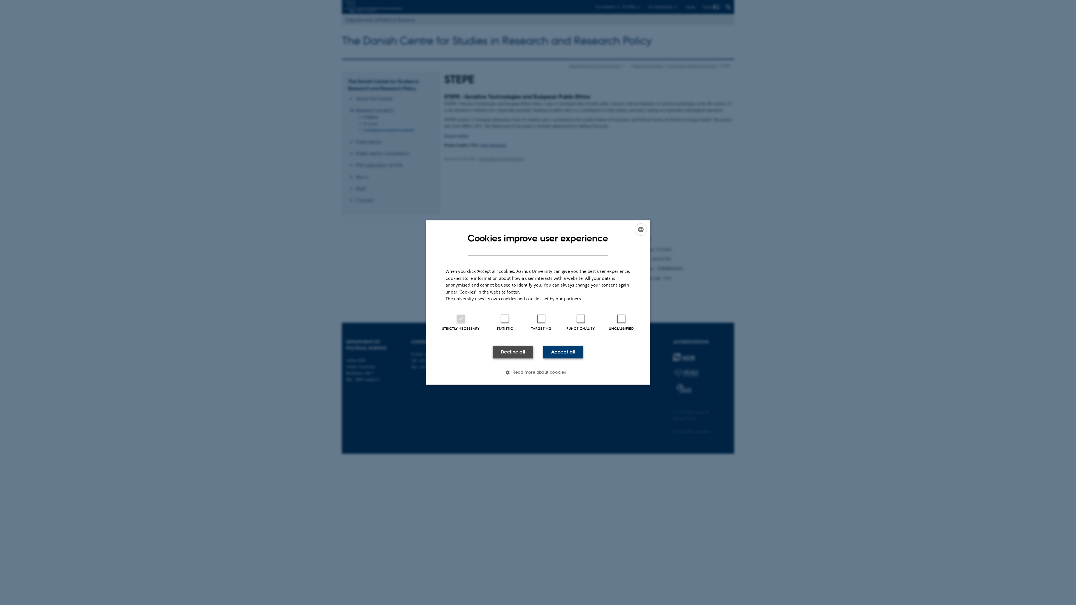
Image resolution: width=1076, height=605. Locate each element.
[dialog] (538, 302)
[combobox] (641, 229)
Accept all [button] (563, 352)
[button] (538, 372)
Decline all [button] (513, 352)
